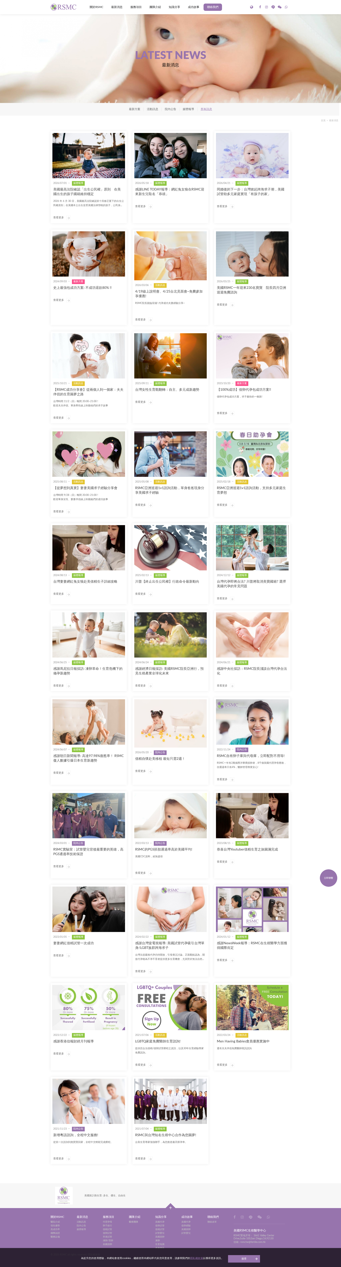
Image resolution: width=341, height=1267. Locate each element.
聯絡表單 (212, 1222)
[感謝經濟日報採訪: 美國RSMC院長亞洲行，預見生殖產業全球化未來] (170, 635)
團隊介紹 (155, 7)
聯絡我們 (212, 7)
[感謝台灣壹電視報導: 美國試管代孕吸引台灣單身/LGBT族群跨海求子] (170, 909)
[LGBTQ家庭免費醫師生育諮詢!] (170, 1007)
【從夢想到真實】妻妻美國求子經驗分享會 (85, 488)
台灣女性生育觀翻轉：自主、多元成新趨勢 (167, 389)
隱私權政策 (196, 1258)
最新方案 (134, 109)
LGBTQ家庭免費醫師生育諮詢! (157, 1041)
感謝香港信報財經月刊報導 (73, 1041)
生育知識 (159, 1244)
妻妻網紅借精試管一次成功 (73, 943)
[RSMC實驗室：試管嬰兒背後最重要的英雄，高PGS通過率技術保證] (88, 815)
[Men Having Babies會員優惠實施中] (252, 1007)
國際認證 (55, 1233)
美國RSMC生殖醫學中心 (64, 7)
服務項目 (136, 7)
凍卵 (157, 1240)
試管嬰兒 (159, 1233)
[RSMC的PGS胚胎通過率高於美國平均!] (170, 815)
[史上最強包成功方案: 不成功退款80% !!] (88, 254)
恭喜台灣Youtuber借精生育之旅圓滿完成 (247, 849)
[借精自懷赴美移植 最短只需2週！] (170, 723)
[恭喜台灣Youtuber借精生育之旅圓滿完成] (252, 815)
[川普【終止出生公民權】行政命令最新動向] (170, 547)
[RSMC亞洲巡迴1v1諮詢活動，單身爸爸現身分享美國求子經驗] (170, 454)
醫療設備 (55, 1237)
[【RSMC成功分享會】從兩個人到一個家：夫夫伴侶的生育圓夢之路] (88, 355)
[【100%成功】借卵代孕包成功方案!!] (252, 355)
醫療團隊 (133, 1222)
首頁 (323, 120)
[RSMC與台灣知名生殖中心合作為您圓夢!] (170, 1101)
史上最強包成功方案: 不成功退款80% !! (82, 288)
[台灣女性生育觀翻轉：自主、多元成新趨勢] (170, 355)
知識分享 (174, 7)
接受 (244, 1259)
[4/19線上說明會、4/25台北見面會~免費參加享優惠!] (170, 255)
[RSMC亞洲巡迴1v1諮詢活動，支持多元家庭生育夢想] (252, 454)
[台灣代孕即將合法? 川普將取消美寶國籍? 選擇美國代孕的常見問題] (252, 547)
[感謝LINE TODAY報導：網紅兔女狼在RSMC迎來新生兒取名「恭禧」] (170, 155)
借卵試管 (107, 1233)
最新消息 (117, 7)
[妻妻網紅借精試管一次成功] (88, 909)
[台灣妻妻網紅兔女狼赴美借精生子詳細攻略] (88, 547)
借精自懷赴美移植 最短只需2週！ (160, 759)
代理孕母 (107, 1222)
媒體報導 (188, 109)
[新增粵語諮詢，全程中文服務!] (88, 1101)
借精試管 (107, 1229)
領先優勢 (55, 1226)
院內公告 (170, 109)
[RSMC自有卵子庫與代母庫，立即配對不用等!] (252, 722)
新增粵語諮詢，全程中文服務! (75, 1135)
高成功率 (55, 1229)
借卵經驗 (186, 1226)
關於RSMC (96, 7)
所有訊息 (206, 109)
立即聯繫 (328, 878)
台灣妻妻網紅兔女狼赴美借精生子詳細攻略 (85, 581)
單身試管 (107, 1237)
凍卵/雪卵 (108, 1240)
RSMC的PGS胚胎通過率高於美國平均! (163, 849)
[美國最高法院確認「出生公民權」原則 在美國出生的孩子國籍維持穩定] (88, 155)
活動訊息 (152, 109)
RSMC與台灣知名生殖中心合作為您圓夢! (165, 1135)
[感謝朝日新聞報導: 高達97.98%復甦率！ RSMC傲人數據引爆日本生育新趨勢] (88, 722)
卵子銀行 (107, 1226)
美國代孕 (159, 1222)
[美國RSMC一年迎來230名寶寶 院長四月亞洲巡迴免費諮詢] (252, 254)
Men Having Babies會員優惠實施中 (243, 1041)
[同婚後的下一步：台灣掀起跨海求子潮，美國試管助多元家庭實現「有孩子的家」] (252, 155)
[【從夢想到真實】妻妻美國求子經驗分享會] (88, 454)
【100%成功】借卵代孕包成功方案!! (244, 389)
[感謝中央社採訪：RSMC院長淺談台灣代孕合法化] (252, 635)
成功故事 (193, 7)
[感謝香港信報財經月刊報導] (88, 1007)
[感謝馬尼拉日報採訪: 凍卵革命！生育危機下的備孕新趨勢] (88, 635)
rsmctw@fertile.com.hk (253, 1242)
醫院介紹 (55, 1222)
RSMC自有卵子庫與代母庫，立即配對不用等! (251, 756)
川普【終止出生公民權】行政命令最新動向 (167, 581)
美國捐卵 (107, 1244)
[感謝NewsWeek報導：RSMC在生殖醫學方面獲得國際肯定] (252, 909)
